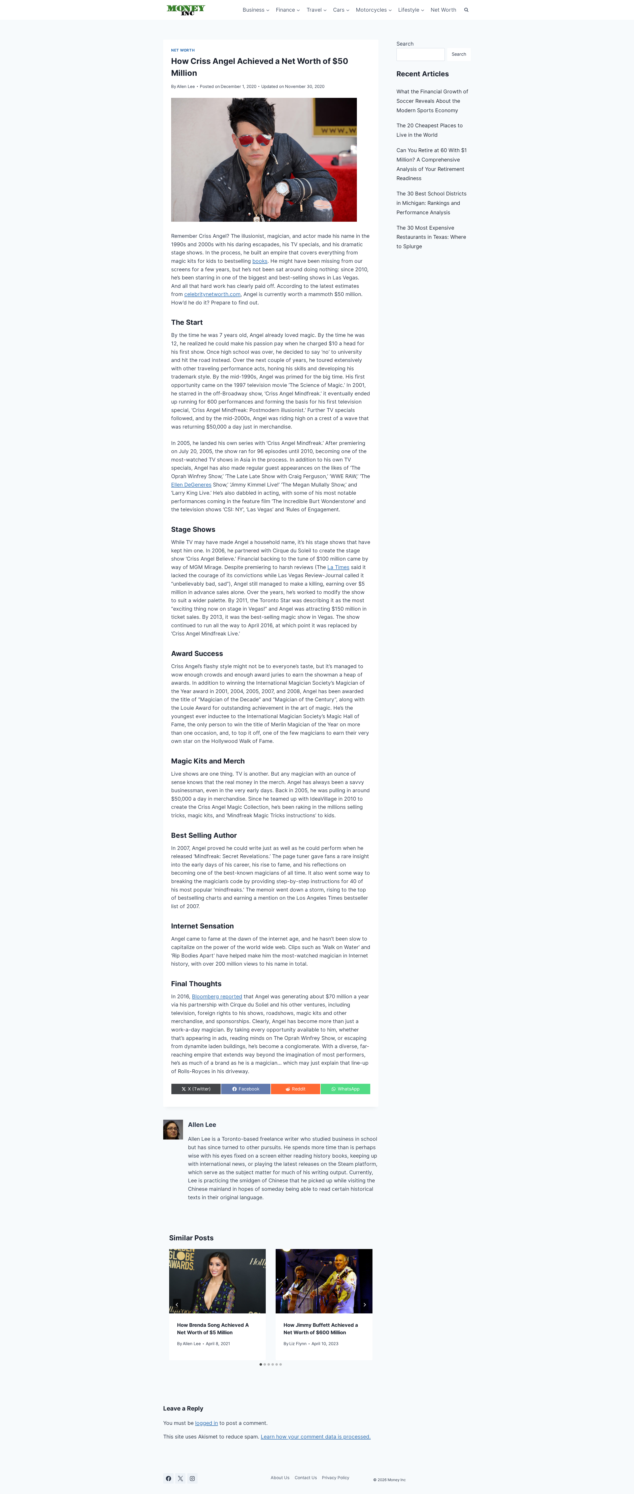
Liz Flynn (298, 1343)
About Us (280, 1477)
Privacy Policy (335, 1477)
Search (405, 44)
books (259, 261)
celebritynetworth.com (212, 294)
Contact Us (306, 1477)
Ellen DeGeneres (191, 485)
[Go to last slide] (177, 1305)
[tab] (261, 1364)
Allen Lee (186, 86)
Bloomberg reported (217, 996)
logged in (206, 1423)
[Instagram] (192, 1478)
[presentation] (217, 1281)
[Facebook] (168, 1478)
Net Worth (443, 10)
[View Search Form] (466, 9)
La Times (338, 567)
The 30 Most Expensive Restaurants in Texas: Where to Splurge (431, 237)
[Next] (365, 1305)
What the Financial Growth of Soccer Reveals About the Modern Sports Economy (432, 100)
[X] (180, 1478)
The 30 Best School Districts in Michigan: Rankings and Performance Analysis (431, 203)
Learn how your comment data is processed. (316, 1437)
